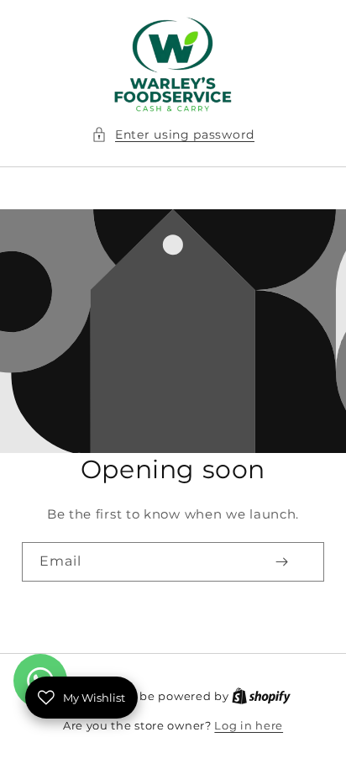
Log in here (248, 725)
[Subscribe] (281, 562)
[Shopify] (261, 696)
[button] (173, 134)
